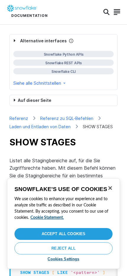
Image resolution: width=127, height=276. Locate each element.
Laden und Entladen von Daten (40, 126)
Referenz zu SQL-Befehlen (66, 118)
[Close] (110, 188)
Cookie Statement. (47, 218)
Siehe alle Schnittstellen (37, 83)
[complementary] (63, 62)
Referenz (18, 118)
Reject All (63, 248)
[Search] (106, 12)
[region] (63, 223)
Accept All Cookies (63, 234)
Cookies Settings (63, 259)
